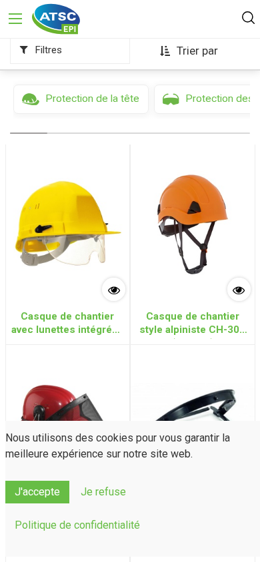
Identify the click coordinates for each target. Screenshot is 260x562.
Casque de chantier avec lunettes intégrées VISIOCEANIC (67, 324)
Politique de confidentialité (77, 525)
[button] (189, 51)
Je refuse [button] (103, 491)
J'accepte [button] (37, 491)
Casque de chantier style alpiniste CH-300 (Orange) (192, 324)
